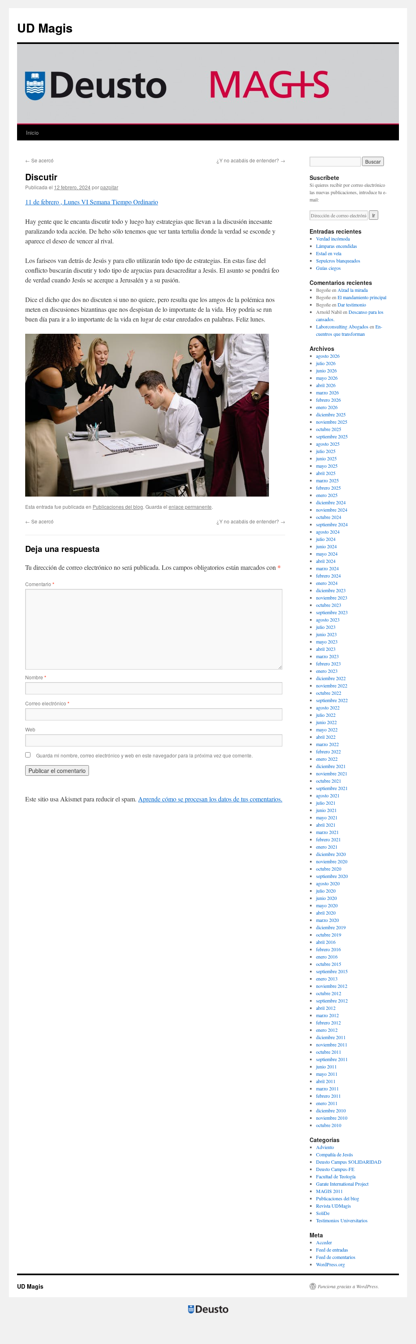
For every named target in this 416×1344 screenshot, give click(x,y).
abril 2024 (326, 561)
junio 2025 (326, 458)
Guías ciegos (328, 268)
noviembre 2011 (331, 1044)
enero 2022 (327, 758)
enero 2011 (327, 1103)
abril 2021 (326, 824)
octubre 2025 (328, 429)
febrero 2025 (328, 487)
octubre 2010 (328, 1125)
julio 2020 (326, 890)
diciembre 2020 (331, 854)
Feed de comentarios (335, 1257)
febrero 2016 (328, 949)
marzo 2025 (327, 480)
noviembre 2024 (331, 509)
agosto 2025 (328, 443)
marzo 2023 (327, 656)
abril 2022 (326, 736)
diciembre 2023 (331, 590)
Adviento (325, 1147)
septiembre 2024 (332, 524)
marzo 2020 (327, 920)
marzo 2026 (327, 392)
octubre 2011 (328, 1051)
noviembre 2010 (331, 1117)
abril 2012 (326, 1008)
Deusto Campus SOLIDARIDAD (348, 1161)
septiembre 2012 (332, 1000)
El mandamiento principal (362, 297)
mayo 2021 (327, 817)
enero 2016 (327, 956)
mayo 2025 (327, 465)
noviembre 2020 (331, 861)
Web (30, 729)
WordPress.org (330, 1264)
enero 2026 (327, 407)
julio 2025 (326, 451)
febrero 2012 (328, 1022)
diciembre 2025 (331, 414)
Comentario (39, 583)
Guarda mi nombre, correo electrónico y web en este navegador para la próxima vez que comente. (144, 755)
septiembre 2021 (332, 788)
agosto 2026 (328, 355)
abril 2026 (326, 385)
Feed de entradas (332, 1249)
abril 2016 (326, 942)
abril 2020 (326, 912)
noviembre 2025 (331, 421)
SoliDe (322, 1213)
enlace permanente (190, 506)
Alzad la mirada (353, 290)
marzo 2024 (327, 568)
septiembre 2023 (332, 612)
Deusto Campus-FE (335, 1169)
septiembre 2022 (332, 700)
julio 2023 (326, 627)
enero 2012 (327, 1030)
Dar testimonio (352, 304)
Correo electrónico (47, 703)
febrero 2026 (328, 399)
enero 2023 (327, 671)
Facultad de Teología (335, 1176)
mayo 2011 (327, 1073)
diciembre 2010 (331, 1110)
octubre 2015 (328, 964)
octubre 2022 (328, 693)
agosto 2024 (328, 531)
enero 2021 (327, 846)
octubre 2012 (328, 993)
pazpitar (109, 187)
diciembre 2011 (331, 1037)
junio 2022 (326, 722)
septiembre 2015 (332, 971)
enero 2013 (327, 978)
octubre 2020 (328, 868)
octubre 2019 (328, 934)
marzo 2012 (327, 1015)
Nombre (35, 677)
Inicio (32, 132)
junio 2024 (326, 546)
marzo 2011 (327, 1088)
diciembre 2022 (331, 678)
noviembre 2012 (331, 986)
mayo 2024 (327, 553)
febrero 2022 (328, 751)
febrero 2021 (328, 839)
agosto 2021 (328, 795)
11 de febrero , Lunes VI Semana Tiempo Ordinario (91, 201)
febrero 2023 (328, 663)
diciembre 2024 (331, 502)
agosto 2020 (328, 883)
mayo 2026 (327, 377)
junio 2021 (326, 810)
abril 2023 (326, 649)
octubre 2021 (328, 780)
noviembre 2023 (331, 597)
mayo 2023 (327, 641)
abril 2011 (326, 1081)
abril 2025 (326, 473)
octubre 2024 (328, 517)
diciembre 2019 (331, 927)
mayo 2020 (327, 905)
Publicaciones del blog (118, 506)
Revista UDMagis (333, 1205)
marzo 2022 (327, 744)
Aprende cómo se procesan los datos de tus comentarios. (210, 799)
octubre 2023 (328, 605)
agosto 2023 (328, 619)
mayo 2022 (327, 729)
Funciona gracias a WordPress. (348, 1286)
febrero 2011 (328, 1095)
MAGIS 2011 (329, 1191)
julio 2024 (326, 539)
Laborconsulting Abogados (342, 326)
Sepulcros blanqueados (338, 260)
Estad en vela (328, 253)
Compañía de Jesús (334, 1154)
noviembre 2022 (331, 685)
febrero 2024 (328, 575)
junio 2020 (326, 898)
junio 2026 (326, 370)
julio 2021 (326, 802)
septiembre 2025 (332, 436)
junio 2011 (326, 1066)
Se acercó (39, 160)
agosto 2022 (328, 707)
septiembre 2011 (332, 1059)
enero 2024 (327, 583)
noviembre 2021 (331, 773)
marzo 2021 (327, 832)
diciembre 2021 (331, 766)
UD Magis (45, 27)
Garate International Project (342, 1183)
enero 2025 (327, 495)
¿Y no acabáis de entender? (251, 160)
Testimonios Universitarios (342, 1220)
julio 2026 (326, 363)
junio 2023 (326, 634)
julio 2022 (326, 714)
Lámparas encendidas (336, 246)
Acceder (324, 1242)
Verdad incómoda (333, 238)
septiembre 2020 (332, 876)
